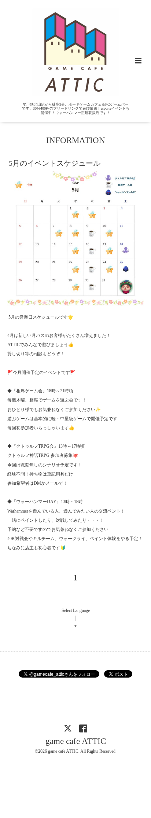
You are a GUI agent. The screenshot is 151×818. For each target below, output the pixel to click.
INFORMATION (75, 140)
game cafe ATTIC (75, 741)
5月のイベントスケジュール (54, 163)
